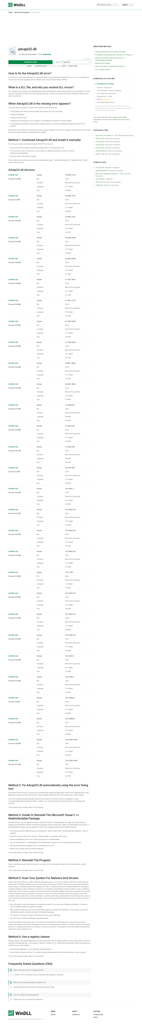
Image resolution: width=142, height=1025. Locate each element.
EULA (64, 66)
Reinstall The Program (102, 63)
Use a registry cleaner (102, 69)
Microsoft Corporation (22, 12)
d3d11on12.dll (100, 182)
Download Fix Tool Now (105, 84)
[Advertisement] (71, 31)
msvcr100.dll (100, 148)
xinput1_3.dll (100, 154)
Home (10, 12)
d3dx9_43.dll (100, 138)
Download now (30, 62)
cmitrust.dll (99, 185)
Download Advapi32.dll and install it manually (110, 52)
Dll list (53, 1014)
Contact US (76, 1014)
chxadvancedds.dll (102, 171)
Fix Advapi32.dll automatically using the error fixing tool (113, 55)
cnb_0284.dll (100, 179)
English (125, 5)
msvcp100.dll (100, 142)
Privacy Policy (73, 66)
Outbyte (29, 66)
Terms (95, 1017)
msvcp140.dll (100, 145)
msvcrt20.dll (100, 167)
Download (13, 175)
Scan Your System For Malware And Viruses (110, 66)
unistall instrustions (41, 66)
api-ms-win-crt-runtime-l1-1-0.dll (107, 135)
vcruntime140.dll (101, 151)
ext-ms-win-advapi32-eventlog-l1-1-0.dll (109, 174)
